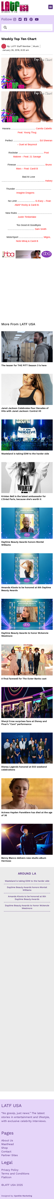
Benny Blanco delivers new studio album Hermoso (23, 859)
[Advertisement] (27, 289)
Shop (4, 1147)
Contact (6, 1151)
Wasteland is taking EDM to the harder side (25, 453)
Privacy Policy (9, 1169)
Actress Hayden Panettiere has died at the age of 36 (26, 814)
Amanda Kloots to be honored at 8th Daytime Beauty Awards (26, 589)
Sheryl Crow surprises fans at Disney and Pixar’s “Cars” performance (24, 722)
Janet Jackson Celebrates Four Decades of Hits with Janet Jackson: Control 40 (24, 409)
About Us (7, 1140)
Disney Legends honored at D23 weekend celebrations (24, 768)
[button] (50, 7)
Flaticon (6, 1177)
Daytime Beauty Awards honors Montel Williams (22, 543)
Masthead (7, 1144)
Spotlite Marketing (23, 1196)
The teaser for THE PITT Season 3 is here (24, 365)
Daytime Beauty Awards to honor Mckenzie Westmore (24, 634)
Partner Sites (9, 1155)
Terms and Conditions (15, 1173)
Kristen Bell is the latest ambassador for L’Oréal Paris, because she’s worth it (23, 497)
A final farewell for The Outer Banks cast (23, 678)
